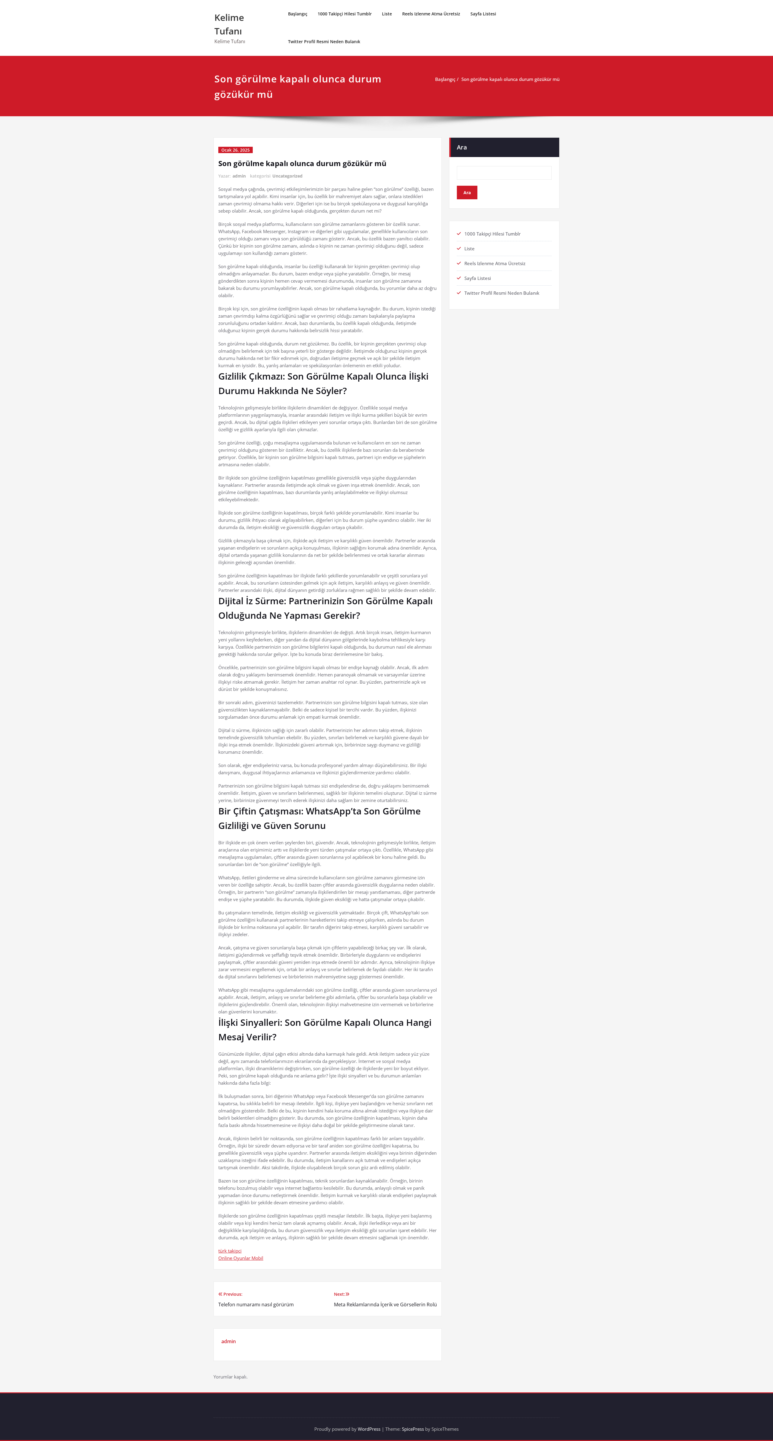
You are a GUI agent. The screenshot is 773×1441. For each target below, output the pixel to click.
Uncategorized (287, 176)
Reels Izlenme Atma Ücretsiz (431, 14)
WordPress (369, 1429)
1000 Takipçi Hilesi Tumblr (345, 14)
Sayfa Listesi (483, 14)
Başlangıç (297, 14)
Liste (387, 14)
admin (239, 176)
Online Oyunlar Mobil (240, 1258)
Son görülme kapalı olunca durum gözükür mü (510, 79)
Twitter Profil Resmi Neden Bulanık (324, 41)
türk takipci (230, 1251)
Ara (462, 147)
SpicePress (413, 1429)
